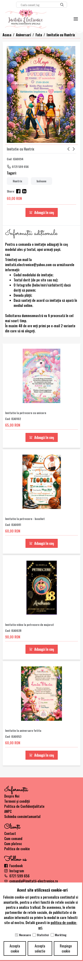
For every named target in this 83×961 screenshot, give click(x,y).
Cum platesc (13, 843)
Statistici (43, 935)
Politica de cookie (17, 848)
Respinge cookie (66, 948)
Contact (10, 833)
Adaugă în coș (44, 212)
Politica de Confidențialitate (24, 806)
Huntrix (17, 181)
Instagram (16, 870)
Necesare (25, 935)
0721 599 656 (20, 166)
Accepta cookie (15, 948)
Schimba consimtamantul (22, 816)
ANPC (8, 811)
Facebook (16, 865)
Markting (60, 935)
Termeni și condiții (17, 801)
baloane (41, 181)
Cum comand (13, 838)
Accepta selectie (40, 948)
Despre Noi (11, 796)
